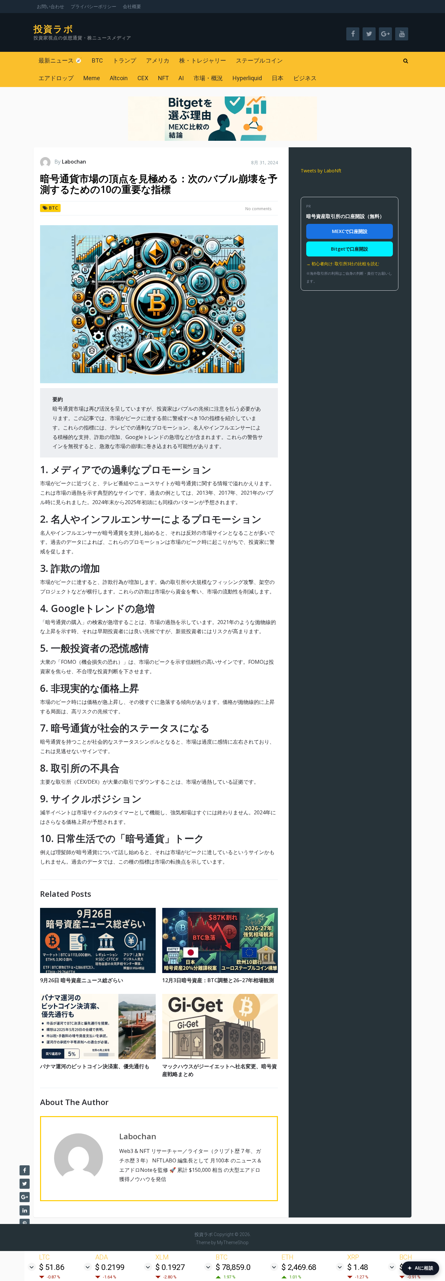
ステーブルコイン (259, 60)
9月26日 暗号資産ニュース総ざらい (81, 980)
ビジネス (305, 78)
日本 (277, 78)
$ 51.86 (51, 1267)
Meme (91, 78)
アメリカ (157, 60)
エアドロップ (56, 78)
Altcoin (119, 78)
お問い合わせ (50, 6)
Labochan (74, 161)
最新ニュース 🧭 (60, 60)
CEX (142, 78)
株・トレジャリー (202, 60)
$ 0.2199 (109, 1267)
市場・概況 (208, 78)
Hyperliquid (247, 78)
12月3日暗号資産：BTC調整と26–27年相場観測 (218, 980)
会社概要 (132, 6)
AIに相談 (420, 1268)
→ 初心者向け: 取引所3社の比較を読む (342, 264)
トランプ (124, 60)
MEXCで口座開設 (349, 231)
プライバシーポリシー (93, 6)
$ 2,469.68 (298, 1267)
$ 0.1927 (170, 1267)
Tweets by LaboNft (321, 170)
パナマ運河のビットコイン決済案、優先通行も (95, 1066)
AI (181, 78)
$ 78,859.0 (233, 1267)
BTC (97, 60)
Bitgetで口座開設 (349, 249)
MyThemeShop (233, 1242)
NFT (163, 78)
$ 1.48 (357, 1267)
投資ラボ (54, 29)
